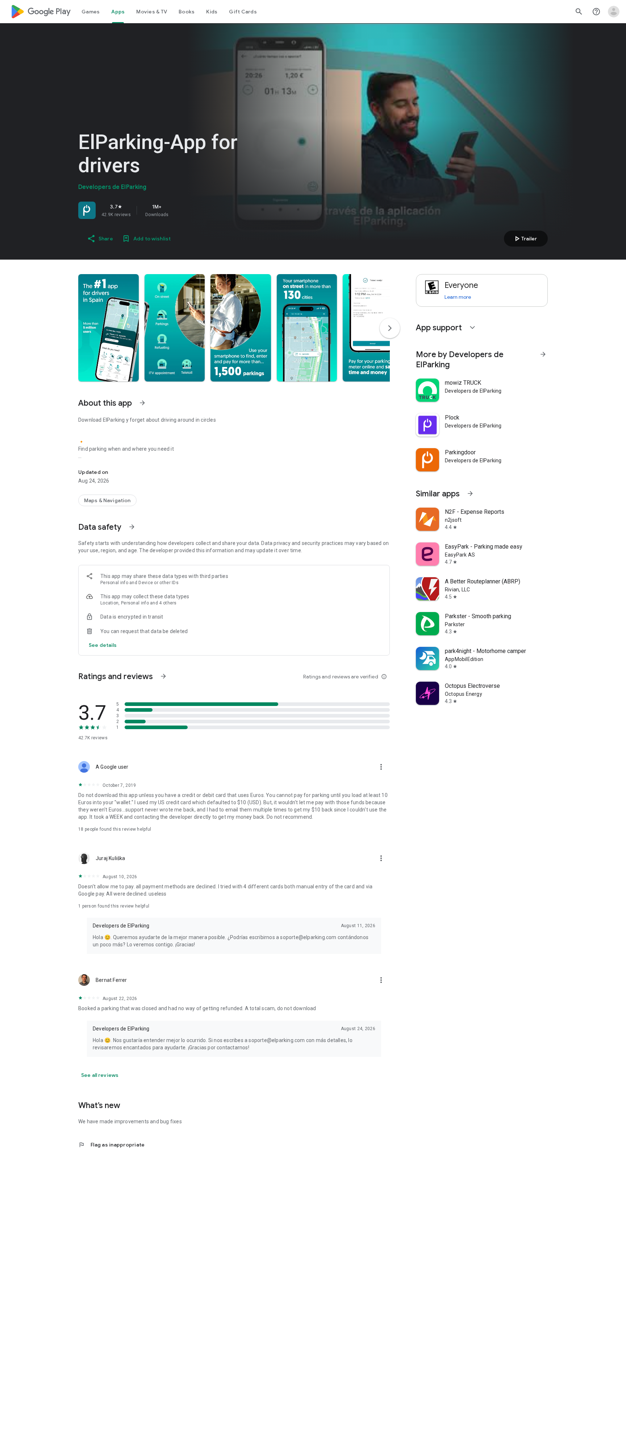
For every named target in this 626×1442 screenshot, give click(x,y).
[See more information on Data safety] (132, 527)
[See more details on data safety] (103, 645)
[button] (108, 327)
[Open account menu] (613, 11)
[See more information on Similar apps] (470, 493)
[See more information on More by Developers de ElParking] (543, 354)
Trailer (525, 238)
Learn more (458, 297)
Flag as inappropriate (111, 1144)
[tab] (90, 11)
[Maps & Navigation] (107, 500)
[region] (179, 210)
